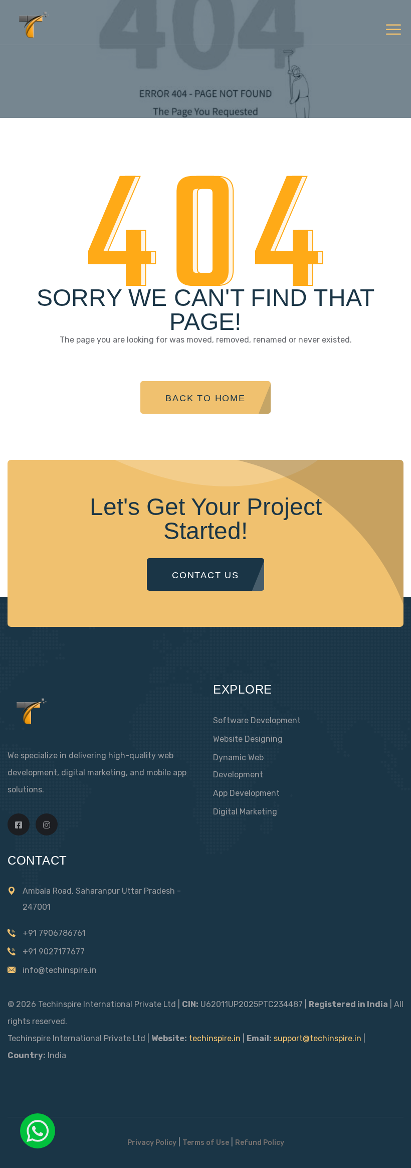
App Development (246, 793)
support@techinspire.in (317, 1038)
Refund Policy (259, 1142)
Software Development (257, 720)
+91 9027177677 (54, 951)
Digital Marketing (245, 811)
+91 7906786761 (54, 933)
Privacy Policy (151, 1142)
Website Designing (248, 739)
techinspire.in (215, 1038)
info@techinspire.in (60, 970)
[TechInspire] (32, 36)
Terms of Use (205, 1142)
